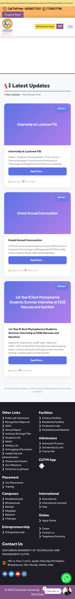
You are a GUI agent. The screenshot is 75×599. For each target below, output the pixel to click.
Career (46, 528)
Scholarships (33, 3)
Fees (44, 506)
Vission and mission (16, 461)
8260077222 (33, 8)
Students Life (12, 437)
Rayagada (10, 510)
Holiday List (11, 445)
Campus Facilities (51, 418)
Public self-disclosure (17, 418)
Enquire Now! (13, 14)
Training (9, 486)
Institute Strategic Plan (18, 433)
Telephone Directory (53, 536)
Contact (69, 3)
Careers (15, 3)
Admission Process (52, 443)
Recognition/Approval (17, 422)
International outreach (54, 502)
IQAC (8, 425)
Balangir (9, 506)
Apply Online (49, 520)
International (49, 498)
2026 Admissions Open (45, 26)
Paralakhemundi (14, 498)
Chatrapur (10, 518)
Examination (58, 3)
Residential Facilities (53, 422)
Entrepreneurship (15, 532)
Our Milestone (13, 465)
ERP (49, 3)
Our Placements (14, 482)
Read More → (38, 171)
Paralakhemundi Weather (56, 429)
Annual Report (13, 429)
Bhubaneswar (12, 502)
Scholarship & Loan (52, 447)
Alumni (43, 3)
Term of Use (37, 594)
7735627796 (54, 8)
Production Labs (51, 425)
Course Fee (48, 451)
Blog (8, 3)
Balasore (10, 514)
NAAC (8, 441)
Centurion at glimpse (17, 469)
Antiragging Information (18, 449)
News (22, 3)
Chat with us (52, 591)
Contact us (48, 532)
